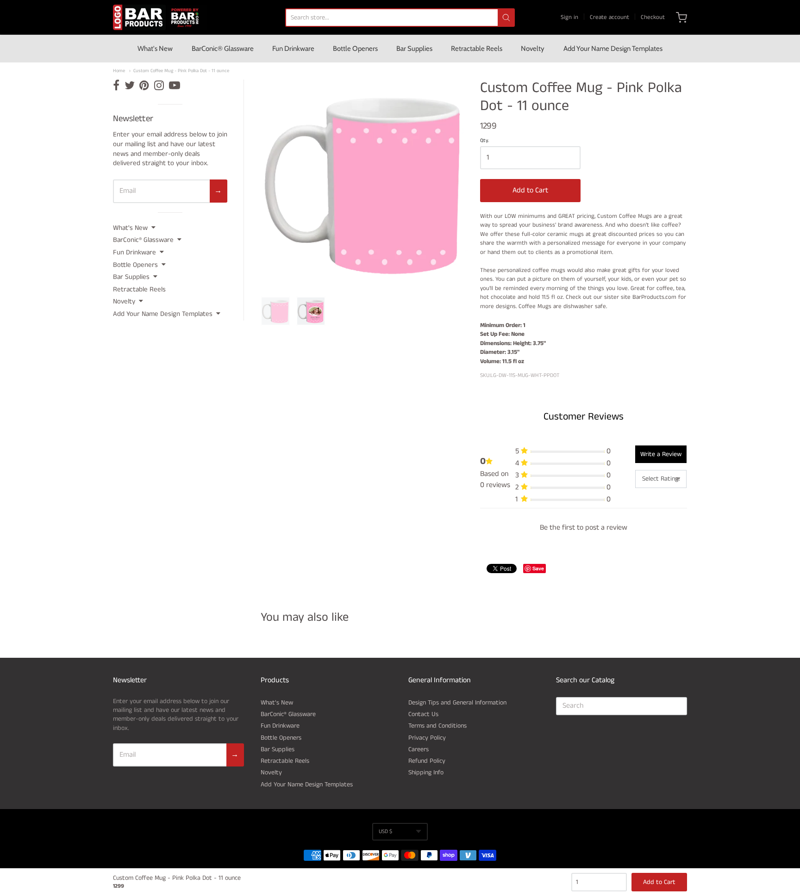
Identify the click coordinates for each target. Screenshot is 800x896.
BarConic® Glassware (223, 48)
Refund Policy (426, 761)
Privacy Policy (427, 737)
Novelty (532, 48)
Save (538, 568)
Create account (609, 17)
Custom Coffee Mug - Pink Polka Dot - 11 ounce (181, 71)
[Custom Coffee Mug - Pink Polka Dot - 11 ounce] (275, 311)
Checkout (653, 17)
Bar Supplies (414, 48)
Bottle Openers (355, 48)
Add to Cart (530, 190)
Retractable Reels (476, 48)
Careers (418, 749)
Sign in (569, 17)
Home (119, 71)
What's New (155, 48)
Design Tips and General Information (457, 702)
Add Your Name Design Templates (612, 48)
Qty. (484, 141)
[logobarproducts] (160, 17)
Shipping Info (426, 772)
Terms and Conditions (437, 725)
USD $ (385, 831)
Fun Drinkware (293, 48)
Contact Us (423, 714)
